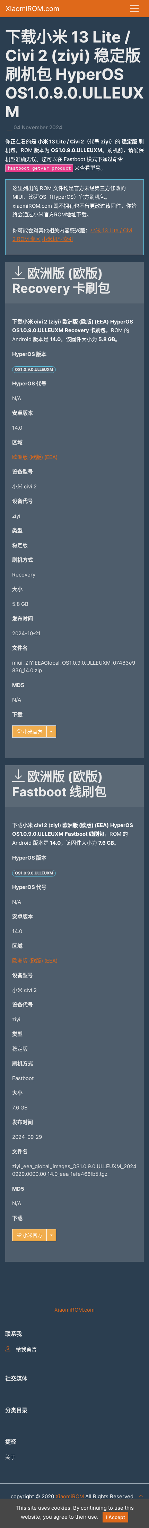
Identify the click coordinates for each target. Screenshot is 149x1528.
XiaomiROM (69, 1496)
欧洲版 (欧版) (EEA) (35, 457)
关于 (10, 1457)
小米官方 (31, 731)
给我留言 (26, 1349)
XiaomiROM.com (32, 8)
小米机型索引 (57, 239)
